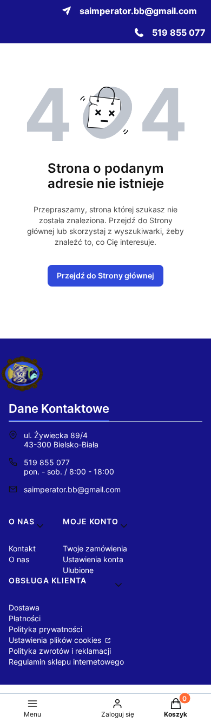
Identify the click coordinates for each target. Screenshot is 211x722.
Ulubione (78, 570)
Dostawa (24, 607)
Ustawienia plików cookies (56, 640)
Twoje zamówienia (95, 548)
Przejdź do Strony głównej (105, 275)
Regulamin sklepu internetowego (66, 661)
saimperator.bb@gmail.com (72, 489)
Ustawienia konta (93, 559)
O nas (19, 559)
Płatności (25, 618)
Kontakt (22, 548)
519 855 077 (47, 462)
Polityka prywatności (45, 629)
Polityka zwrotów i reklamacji (60, 650)
